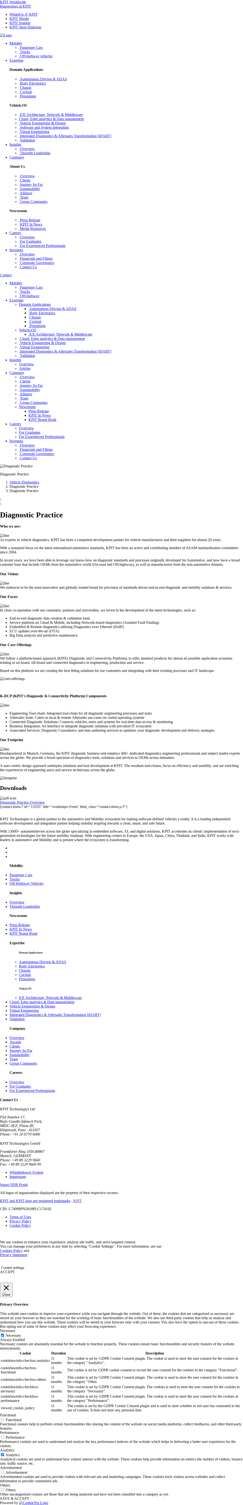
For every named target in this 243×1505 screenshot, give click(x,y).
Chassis (24, 970)
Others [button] (5, 1485)
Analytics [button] (7, 1450)
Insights (15, 144)
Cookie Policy (20, 1225)
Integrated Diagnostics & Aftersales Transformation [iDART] (55, 1015)
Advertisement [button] (11, 1468)
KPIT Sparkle (19, 23)
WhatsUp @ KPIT (23, 14)
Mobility (15, 43)
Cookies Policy (11, 1251)
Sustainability (19, 1055)
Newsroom (27, 407)
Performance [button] (9, 1433)
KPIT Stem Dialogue (25, 27)
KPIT (77, 1201)
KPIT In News (39, 415)
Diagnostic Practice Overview (22, 802)
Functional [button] (8, 1415)
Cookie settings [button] (12, 1268)
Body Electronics (32, 966)
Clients (14, 1046)
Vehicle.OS (27, 330)
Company (16, 157)
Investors (16, 250)
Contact (6, 275)
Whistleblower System (26, 1172)
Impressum (17, 1177)
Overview (16, 902)
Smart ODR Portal (14, 1185)
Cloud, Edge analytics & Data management (41, 1002)
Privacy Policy (20, 1221)
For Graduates (20, 1086)
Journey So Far (20, 1051)
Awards (15, 1042)
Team (13, 1059)
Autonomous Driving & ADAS (42, 962)
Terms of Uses (20, 1217)
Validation (17, 1019)
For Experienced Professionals (32, 1091)
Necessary (13, 1335)
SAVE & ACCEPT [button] (14, 1498)
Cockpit (25, 975)
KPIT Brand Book (42, 420)
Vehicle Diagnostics (24, 482)
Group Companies (23, 1063)
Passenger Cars (20, 875)
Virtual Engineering (24, 1010)
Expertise (16, 60)
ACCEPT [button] (7, 1272)
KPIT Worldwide (13, 2)
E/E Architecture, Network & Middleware (50, 998)
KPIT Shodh (19, 19)
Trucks (14, 879)
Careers (15, 233)
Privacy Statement (13, 1255)
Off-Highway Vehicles (26, 883)
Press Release (38, 411)
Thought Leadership (24, 906)
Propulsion (27, 979)
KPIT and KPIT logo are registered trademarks (35, 1201)
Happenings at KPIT (15, 6)
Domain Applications (35, 304)
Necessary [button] (7, 1331)
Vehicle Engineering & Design (32, 1006)
